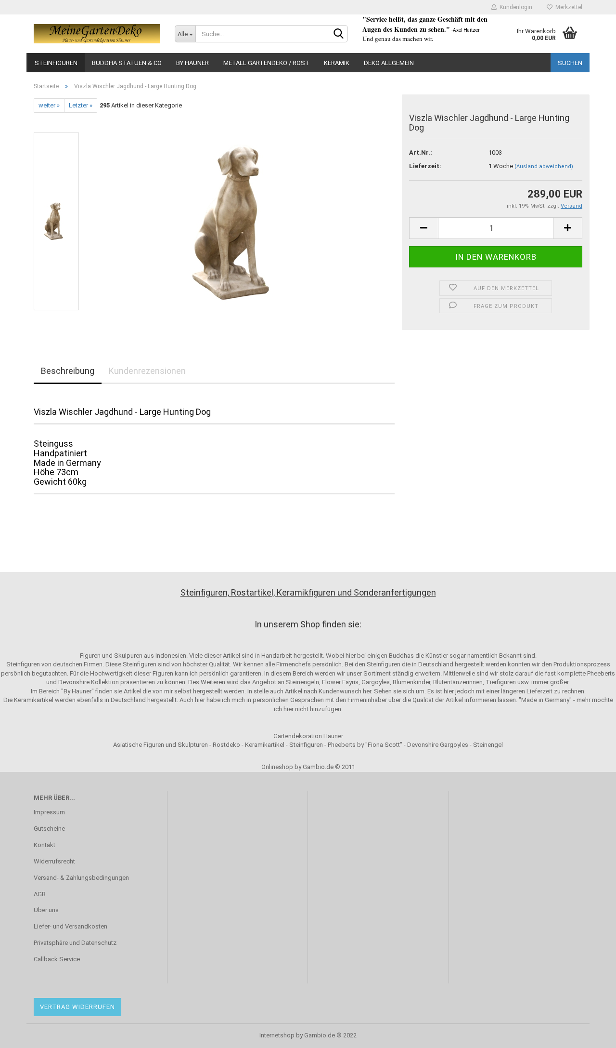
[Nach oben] (589, 1033)
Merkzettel (567, 7)
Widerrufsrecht (54, 861)
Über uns (46, 910)
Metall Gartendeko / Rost (266, 62)
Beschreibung (67, 371)
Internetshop (277, 1035)
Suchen (570, 62)
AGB (40, 894)
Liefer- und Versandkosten (70, 926)
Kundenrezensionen (147, 371)
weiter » (49, 105)
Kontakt (44, 845)
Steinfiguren (56, 62)
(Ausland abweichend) (543, 166)
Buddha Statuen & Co (127, 62)
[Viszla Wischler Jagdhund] (242, 221)
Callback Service (57, 959)
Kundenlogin (514, 7)
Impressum (49, 812)
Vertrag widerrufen (77, 1006)
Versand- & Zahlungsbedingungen (81, 877)
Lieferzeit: (425, 166)
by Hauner (192, 62)
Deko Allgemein (389, 62)
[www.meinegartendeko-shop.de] (97, 33)
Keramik (336, 62)
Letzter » (80, 105)
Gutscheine (49, 828)
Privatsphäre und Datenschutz (75, 942)
